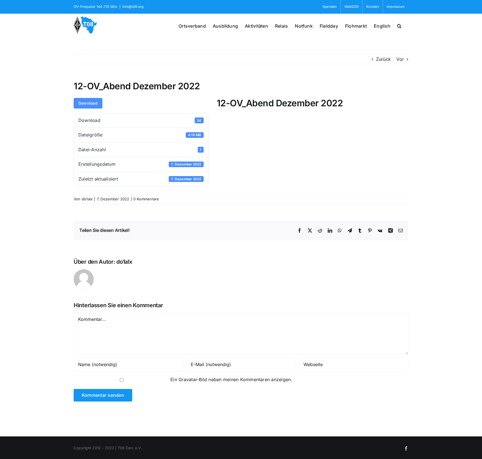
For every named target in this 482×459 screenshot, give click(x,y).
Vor (400, 59)
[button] (399, 25)
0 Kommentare (146, 199)
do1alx (87, 199)
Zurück (383, 59)
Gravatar (188, 379)
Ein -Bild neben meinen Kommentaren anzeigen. (231, 379)
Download (88, 103)
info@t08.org (133, 6)
